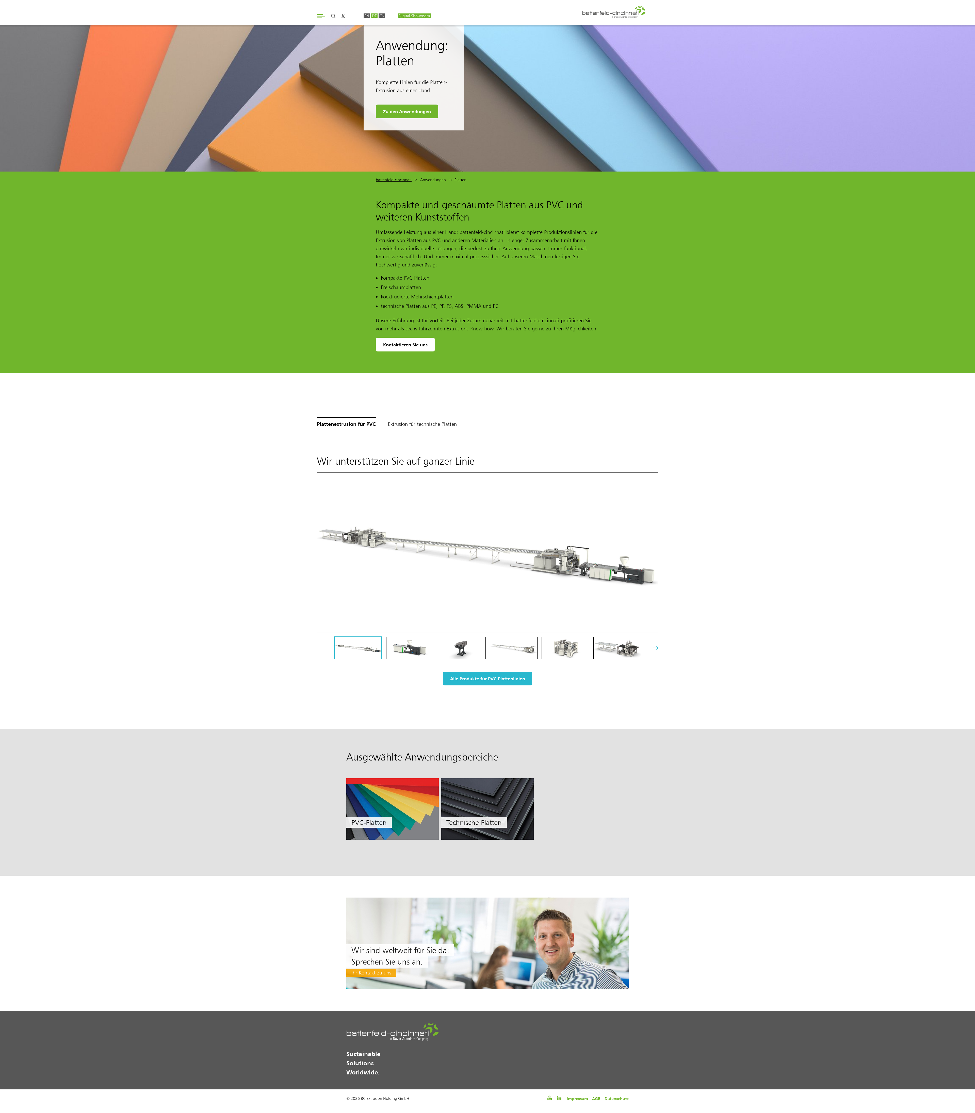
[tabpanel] (392, 809)
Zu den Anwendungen (407, 111)
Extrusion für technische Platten (422, 424)
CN (381, 15)
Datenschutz (617, 1098)
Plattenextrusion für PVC (346, 424)
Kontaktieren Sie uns (405, 344)
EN (366, 15)
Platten (460, 179)
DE (374, 15)
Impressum (577, 1098)
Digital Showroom (414, 15)
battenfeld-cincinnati (394, 179)
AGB (596, 1098)
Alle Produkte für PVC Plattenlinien (487, 678)
